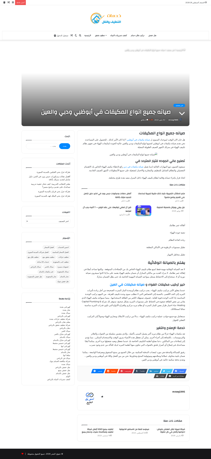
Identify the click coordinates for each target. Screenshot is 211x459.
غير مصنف (171, 50)
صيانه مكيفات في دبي (133, 166)
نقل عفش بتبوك (63, 281)
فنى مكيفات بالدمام (46, 272)
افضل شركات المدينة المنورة (38, 252)
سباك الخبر (65, 331)
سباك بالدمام (65, 337)
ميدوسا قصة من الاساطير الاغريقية (134, 429)
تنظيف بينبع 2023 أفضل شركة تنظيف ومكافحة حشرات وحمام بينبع (97, 430)
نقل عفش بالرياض (62, 367)
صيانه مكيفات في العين (127, 284)
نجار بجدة (66, 310)
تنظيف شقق (100, 35)
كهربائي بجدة (65, 307)
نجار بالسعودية (51, 276)
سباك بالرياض (36, 267)
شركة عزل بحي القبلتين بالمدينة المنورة (53, 172)
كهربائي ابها (65, 346)
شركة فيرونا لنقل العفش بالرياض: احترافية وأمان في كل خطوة (171, 430)
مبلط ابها (66, 355)
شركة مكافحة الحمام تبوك (60, 361)
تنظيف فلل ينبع (33, 257)
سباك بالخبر (49, 267)
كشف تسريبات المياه (118, 35)
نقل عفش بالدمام (63, 373)
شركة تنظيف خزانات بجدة (60, 319)
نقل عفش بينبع (64, 370)
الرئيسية (87, 35)
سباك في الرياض (63, 358)
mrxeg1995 (173, 120)
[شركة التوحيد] (105, 18)
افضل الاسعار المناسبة (61, 252)
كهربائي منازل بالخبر (62, 334)
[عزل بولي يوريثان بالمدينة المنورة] (143, 210)
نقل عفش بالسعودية (35, 276)
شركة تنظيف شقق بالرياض (59, 325)
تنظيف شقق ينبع (48, 257)
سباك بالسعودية (63, 272)
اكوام (68, 376)
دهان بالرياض (65, 328)
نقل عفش (152, 35)
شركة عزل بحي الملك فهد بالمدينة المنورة (52, 196)
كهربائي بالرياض (63, 316)
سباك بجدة (66, 313)
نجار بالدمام (64, 276)
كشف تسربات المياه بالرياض (58, 379)
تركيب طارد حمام (137, 35)
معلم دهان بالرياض (62, 322)
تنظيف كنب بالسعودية (61, 262)
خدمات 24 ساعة (43, 262)
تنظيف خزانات (63, 257)
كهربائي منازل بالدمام (61, 340)
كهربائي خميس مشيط (61, 343)
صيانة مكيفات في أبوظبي (138, 139)
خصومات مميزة (63, 267)
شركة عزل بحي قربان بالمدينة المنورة (54, 191)
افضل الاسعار (49, 247)
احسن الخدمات (63, 247)
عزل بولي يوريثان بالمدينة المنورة (171, 207)
